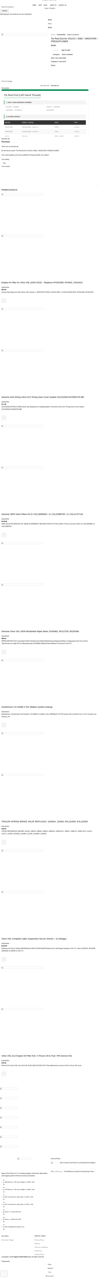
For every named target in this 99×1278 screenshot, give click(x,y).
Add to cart (66, 50)
